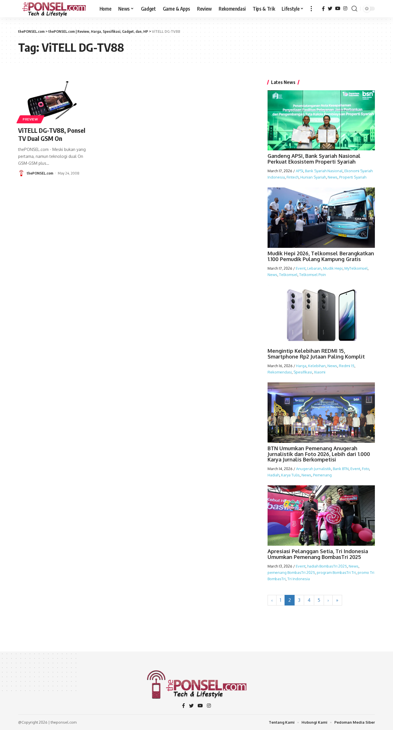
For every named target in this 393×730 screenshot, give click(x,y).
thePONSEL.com (40, 173)
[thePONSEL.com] (54, 8)
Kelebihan (317, 365)
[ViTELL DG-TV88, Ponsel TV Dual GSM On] (53, 101)
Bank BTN (341, 468)
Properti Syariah (352, 177)
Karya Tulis (290, 475)
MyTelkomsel (356, 268)
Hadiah (273, 475)
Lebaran (314, 268)
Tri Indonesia (298, 578)
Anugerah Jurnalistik (313, 468)
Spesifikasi (302, 372)
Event (301, 268)
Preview (30, 119)
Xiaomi (319, 372)
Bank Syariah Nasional (324, 170)
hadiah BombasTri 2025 (327, 566)
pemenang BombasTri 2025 (291, 572)
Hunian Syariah (313, 177)
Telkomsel (288, 274)
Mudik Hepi (333, 268)
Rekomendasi (280, 372)
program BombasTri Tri (336, 572)
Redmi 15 (346, 365)
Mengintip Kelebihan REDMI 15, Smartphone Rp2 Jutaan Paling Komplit (316, 354)
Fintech (293, 177)
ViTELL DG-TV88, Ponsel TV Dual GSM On (51, 134)
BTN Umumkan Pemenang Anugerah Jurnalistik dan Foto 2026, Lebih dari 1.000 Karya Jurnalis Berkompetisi (319, 454)
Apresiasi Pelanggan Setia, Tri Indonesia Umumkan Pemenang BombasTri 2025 (318, 554)
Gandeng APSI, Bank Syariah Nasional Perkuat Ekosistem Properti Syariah (314, 159)
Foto (365, 468)
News (332, 177)
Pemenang (322, 475)
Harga (301, 365)
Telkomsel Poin (312, 274)
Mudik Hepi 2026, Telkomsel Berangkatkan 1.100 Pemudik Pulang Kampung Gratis (321, 256)
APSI (299, 170)
